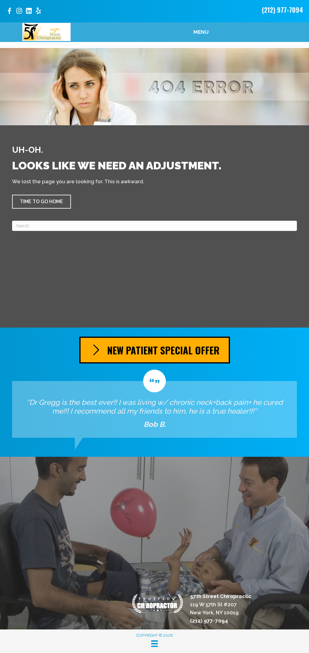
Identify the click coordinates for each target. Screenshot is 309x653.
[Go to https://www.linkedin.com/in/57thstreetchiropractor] (28, 12)
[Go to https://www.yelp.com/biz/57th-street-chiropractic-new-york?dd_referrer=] (38, 12)
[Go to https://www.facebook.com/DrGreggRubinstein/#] (9, 12)
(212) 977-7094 (282, 9)
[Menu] (154, 643)
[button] (41, 202)
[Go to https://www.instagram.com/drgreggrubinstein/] (19, 12)
